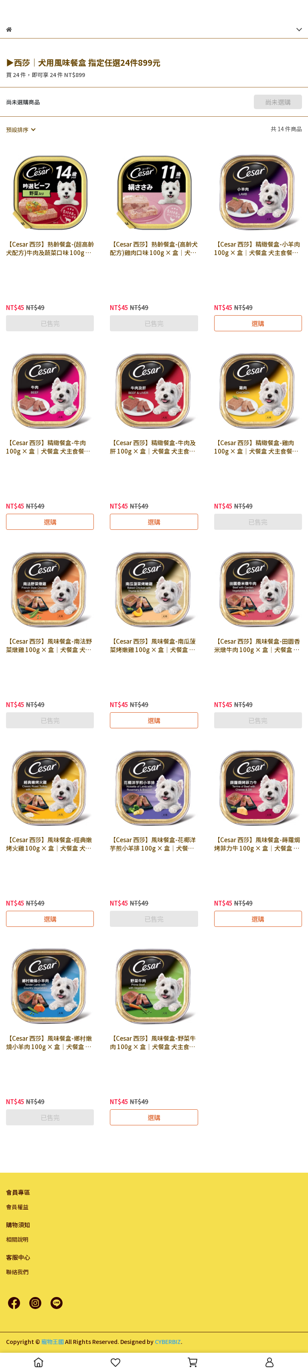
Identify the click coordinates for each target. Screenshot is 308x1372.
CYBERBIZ (168, 1342)
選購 (257, 323)
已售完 (50, 323)
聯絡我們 (17, 1272)
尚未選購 (278, 102)
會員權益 (17, 1207)
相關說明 (17, 1239)
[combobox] (20, 129)
